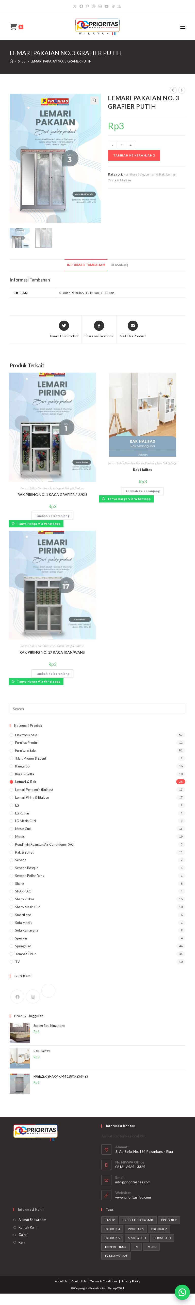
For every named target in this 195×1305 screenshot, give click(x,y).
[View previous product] (173, 90)
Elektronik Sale (26, 735)
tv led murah (116, 1255)
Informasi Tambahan (86, 265)
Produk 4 (112, 1229)
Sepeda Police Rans (29, 876)
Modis (20, 837)
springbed (162, 1238)
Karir (22, 1242)
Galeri (23, 1235)
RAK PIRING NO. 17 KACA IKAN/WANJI (52, 652)
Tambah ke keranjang (134, 155)
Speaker (21, 938)
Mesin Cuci (23, 829)
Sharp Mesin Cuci (28, 907)
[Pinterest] (87, 6)
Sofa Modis (23, 923)
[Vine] (113, 6)
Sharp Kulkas (24, 899)
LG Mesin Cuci (25, 821)
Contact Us (78, 1281)
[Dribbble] (93, 6)
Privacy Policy (131, 1281)
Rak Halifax (142, 469)
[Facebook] (81, 6)
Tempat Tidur (25, 954)
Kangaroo (22, 766)
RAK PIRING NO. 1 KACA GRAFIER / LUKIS (52, 494)
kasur (110, 1220)
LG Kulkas (22, 813)
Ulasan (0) (119, 265)
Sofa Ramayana (26, 930)
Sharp (19, 884)
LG (17, 805)
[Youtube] (106, 6)
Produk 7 (159, 1229)
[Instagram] (100, 6)
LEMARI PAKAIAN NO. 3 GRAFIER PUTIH (61, 61)
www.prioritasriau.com (133, 1197)
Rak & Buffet (170, 463)
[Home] (11, 61)
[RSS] (119, 6)
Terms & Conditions (104, 1281)
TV (17, 962)
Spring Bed (23, 946)
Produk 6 (135, 1229)
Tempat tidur (115, 1247)
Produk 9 (112, 1238)
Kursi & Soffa (24, 774)
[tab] (85, 265)
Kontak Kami (28, 1227)
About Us (61, 1281)
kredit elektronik (138, 1220)
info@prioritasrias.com (133, 1182)
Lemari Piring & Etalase (70, 488)
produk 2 (169, 1220)
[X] (75, 6)
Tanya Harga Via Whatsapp (38, 524)
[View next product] (181, 90)
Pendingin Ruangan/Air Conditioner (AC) (44, 844)
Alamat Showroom (32, 1220)
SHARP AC (23, 891)
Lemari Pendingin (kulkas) (34, 790)
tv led (151, 1247)
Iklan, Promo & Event (30, 758)
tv (136, 1247)
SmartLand (23, 915)
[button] (182, 1292)
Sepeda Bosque (26, 868)
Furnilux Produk (134, 463)
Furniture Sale (134, 174)
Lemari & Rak (155, 174)
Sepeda (20, 860)
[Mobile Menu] (182, 27)
